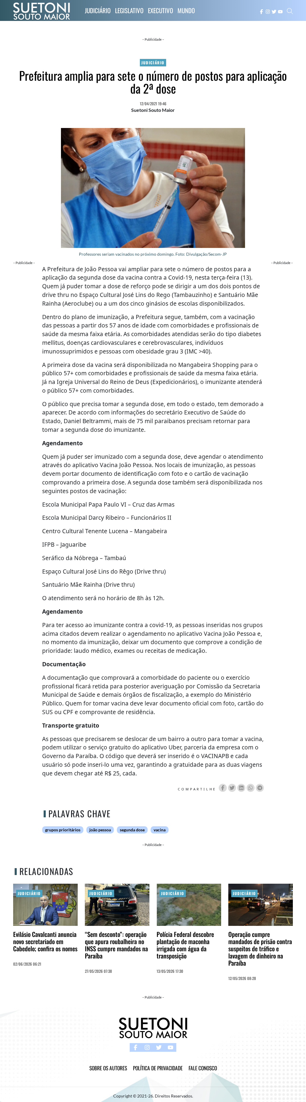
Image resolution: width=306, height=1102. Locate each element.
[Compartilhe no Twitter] (232, 788)
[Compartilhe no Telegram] (260, 788)
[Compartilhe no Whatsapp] (251, 788)
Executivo (160, 10)
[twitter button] (274, 11)
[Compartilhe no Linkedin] (241, 788)
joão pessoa (100, 829)
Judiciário (98, 10)
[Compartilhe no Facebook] (223, 788)
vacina (160, 829)
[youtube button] (280, 11)
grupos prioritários (62, 829)
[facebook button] (261, 11)
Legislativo (129, 10)
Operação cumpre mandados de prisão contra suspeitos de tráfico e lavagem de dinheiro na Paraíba (260, 948)
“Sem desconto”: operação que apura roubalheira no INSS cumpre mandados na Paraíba (116, 944)
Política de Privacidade (158, 1068)
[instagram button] (267, 11)
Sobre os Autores (108, 1068)
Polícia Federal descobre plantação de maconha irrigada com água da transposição (185, 944)
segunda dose (132, 829)
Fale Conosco (203, 1068)
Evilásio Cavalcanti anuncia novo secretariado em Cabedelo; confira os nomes (45, 941)
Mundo (186, 10)
